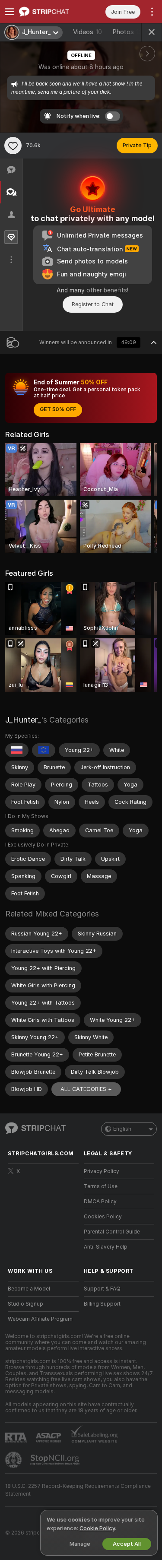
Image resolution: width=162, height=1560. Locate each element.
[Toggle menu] (9, 11)
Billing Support (102, 1304)
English (122, 1129)
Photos (129, 32)
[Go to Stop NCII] (55, 1460)
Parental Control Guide (112, 1232)
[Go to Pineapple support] (14, 1460)
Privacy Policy (101, 1171)
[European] (43, 750)
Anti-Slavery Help (105, 1247)
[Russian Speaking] (17, 750)
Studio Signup (25, 1304)
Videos (87, 32)
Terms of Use (101, 1186)
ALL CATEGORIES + (86, 1089)
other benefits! (107, 290)
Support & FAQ (102, 1289)
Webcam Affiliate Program (40, 1319)
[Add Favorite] (13, 145)
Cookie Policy (97, 1528)
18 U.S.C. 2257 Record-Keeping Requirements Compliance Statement (78, 1490)
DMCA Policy (100, 1202)
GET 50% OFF (58, 409)
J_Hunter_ (23, 719)
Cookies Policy (103, 1217)
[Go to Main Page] (50, 12)
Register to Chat (93, 304)
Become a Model (29, 1289)
